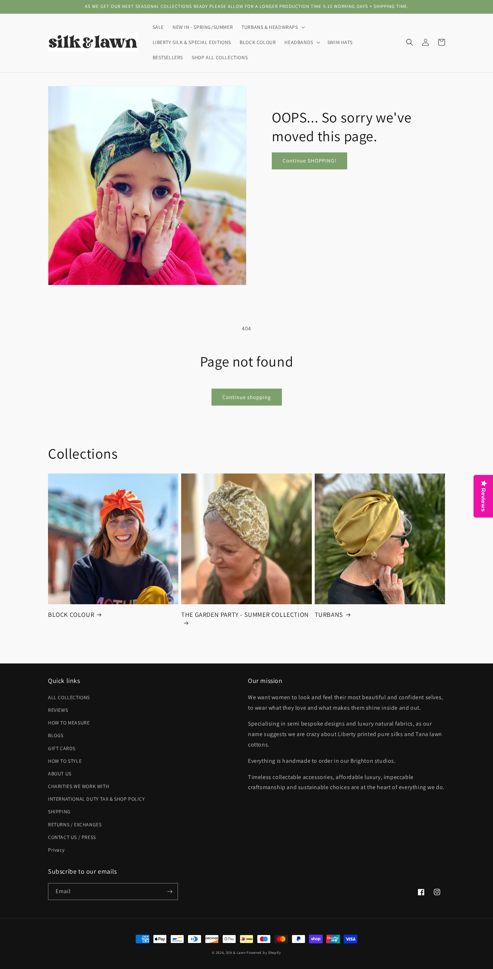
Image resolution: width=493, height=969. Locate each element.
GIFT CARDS (61, 748)
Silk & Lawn (236, 952)
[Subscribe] (170, 891)
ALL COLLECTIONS (69, 697)
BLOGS (56, 735)
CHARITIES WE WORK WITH (78, 786)
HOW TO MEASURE (69, 722)
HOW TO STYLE (65, 761)
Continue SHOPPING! (309, 160)
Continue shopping (246, 397)
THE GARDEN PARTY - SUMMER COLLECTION (245, 614)
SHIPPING (59, 811)
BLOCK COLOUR (71, 614)
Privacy (56, 850)
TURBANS (329, 614)
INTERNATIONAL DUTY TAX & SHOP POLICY (96, 799)
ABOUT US (59, 773)
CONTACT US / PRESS (72, 837)
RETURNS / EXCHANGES (74, 824)
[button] (272, 27)
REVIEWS (58, 710)
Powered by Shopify (264, 952)
